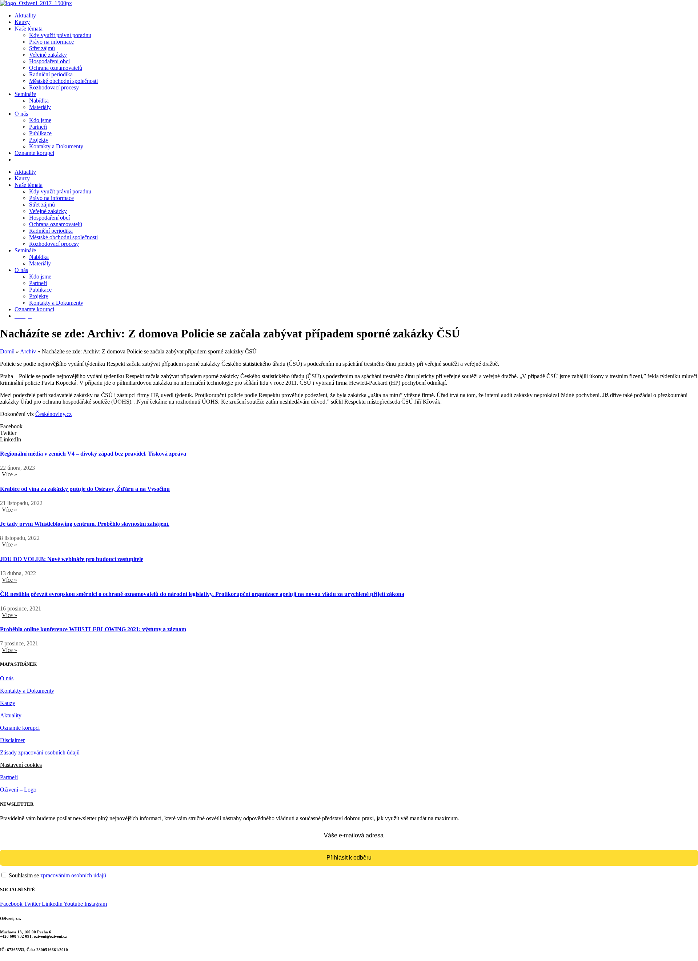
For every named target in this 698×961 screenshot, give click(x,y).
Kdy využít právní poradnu (60, 35)
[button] (349, 426)
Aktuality (25, 15)
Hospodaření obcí (49, 61)
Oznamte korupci (34, 153)
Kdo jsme (40, 120)
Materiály (40, 107)
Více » (9, 474)
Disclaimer (12, 740)
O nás (21, 114)
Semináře (25, 94)
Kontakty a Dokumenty (56, 146)
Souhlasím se (56, 875)
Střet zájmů (42, 48)
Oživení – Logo (18, 789)
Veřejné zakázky (48, 55)
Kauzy (22, 22)
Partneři (38, 127)
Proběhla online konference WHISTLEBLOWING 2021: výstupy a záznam (93, 629)
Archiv (28, 351)
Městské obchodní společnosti (63, 81)
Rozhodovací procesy (54, 87)
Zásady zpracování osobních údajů (40, 752)
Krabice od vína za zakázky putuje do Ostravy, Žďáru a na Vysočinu (85, 489)
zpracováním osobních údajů (73, 875)
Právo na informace (51, 42)
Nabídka (39, 100)
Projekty (38, 140)
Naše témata (29, 28)
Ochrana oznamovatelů (55, 68)
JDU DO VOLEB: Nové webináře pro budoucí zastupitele (71, 559)
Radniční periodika (51, 74)
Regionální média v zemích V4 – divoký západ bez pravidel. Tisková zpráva (93, 454)
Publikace (40, 133)
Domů (7, 351)
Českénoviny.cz (53, 414)
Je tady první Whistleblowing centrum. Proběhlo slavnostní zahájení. (84, 524)
